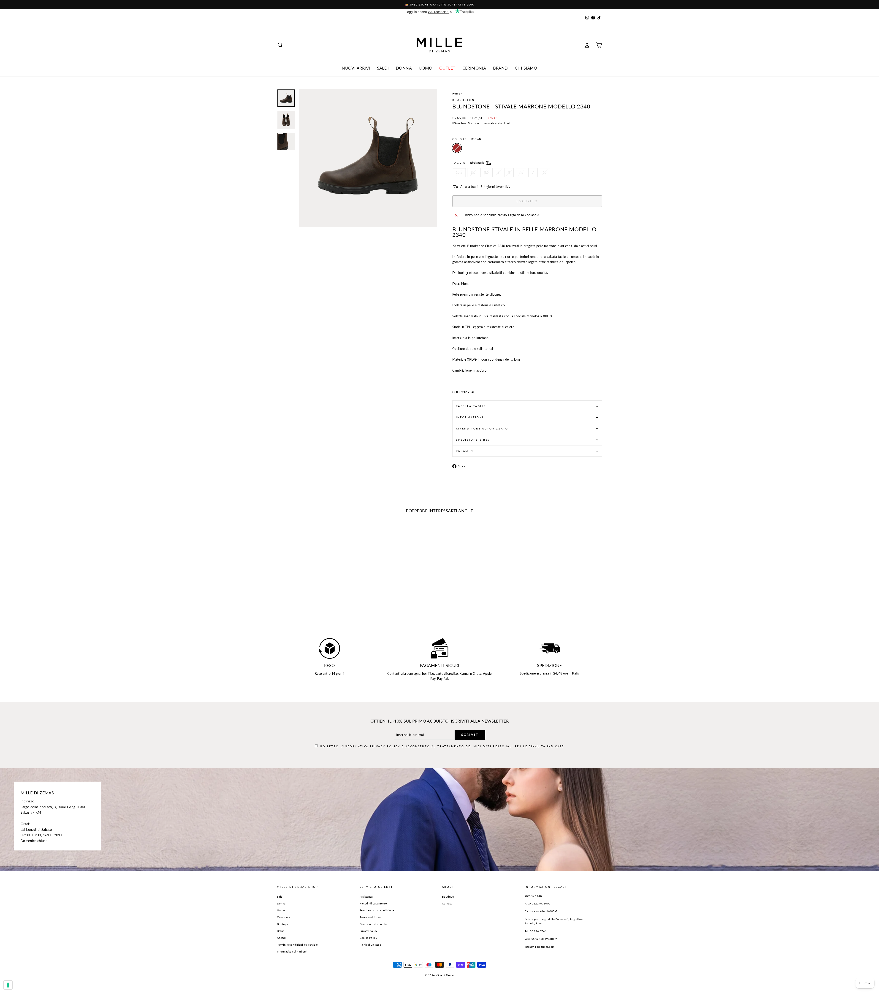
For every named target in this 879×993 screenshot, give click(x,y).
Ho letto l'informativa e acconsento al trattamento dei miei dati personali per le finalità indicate (442, 501)
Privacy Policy (452, 497)
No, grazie (439, 516)
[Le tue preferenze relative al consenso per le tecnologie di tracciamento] (8, 985)
